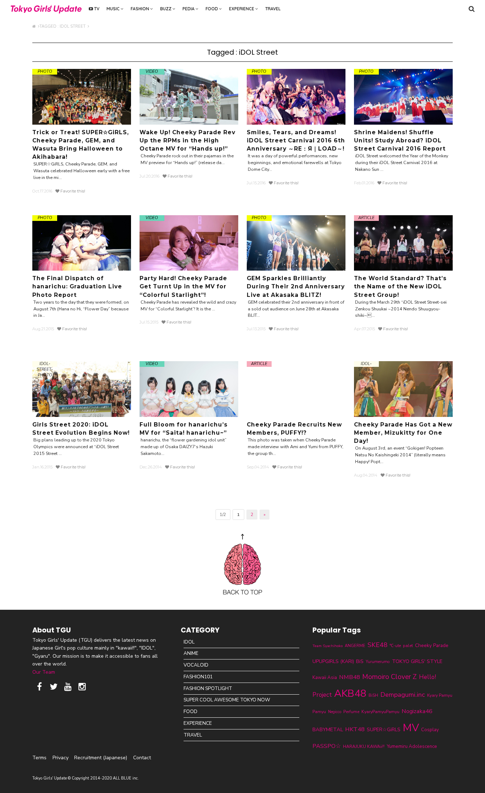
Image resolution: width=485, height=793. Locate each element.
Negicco (334, 712)
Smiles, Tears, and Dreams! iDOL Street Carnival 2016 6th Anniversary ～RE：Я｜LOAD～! (296, 140)
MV (411, 728)
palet (408, 645)
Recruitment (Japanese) (100, 757)
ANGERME (355, 645)
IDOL (189, 642)
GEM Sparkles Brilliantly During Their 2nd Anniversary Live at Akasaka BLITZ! (296, 286)
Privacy (61, 757)
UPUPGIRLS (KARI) (333, 661)
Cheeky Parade (431, 645)
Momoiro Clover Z (389, 676)
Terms (39, 757)
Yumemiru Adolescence (412, 746)
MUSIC (114, 8)
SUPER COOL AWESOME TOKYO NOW (227, 699)
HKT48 (355, 729)
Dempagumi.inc (402, 694)
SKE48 (377, 645)
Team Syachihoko (327, 645)
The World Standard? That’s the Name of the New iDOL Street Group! (400, 286)
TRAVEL (272, 8)
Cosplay (430, 730)
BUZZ (166, 8)
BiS (360, 661)
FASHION (140, 8)
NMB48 (349, 677)
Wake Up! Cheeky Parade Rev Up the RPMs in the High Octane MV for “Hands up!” (187, 140)
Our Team (43, 672)
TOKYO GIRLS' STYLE (417, 661)
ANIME (191, 653)
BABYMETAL (327, 729)
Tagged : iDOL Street (63, 26)
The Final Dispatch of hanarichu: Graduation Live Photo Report (77, 286)
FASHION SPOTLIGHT (208, 688)
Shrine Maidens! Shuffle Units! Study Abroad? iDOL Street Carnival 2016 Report (400, 140)
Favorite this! (72, 191)
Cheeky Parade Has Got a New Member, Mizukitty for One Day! (403, 432)
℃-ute (395, 645)
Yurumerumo (378, 661)
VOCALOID (196, 665)
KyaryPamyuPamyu (380, 711)
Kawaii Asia (324, 677)
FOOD (212, 8)
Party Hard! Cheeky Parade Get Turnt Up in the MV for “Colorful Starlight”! (183, 286)
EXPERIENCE (242, 8)
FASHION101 (198, 676)
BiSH (373, 695)
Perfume (351, 712)
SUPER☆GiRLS (383, 729)
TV (96, 8)
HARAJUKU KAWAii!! (364, 746)
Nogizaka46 (417, 711)
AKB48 (350, 693)
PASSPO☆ (326, 746)
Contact (142, 757)
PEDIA (189, 8)
